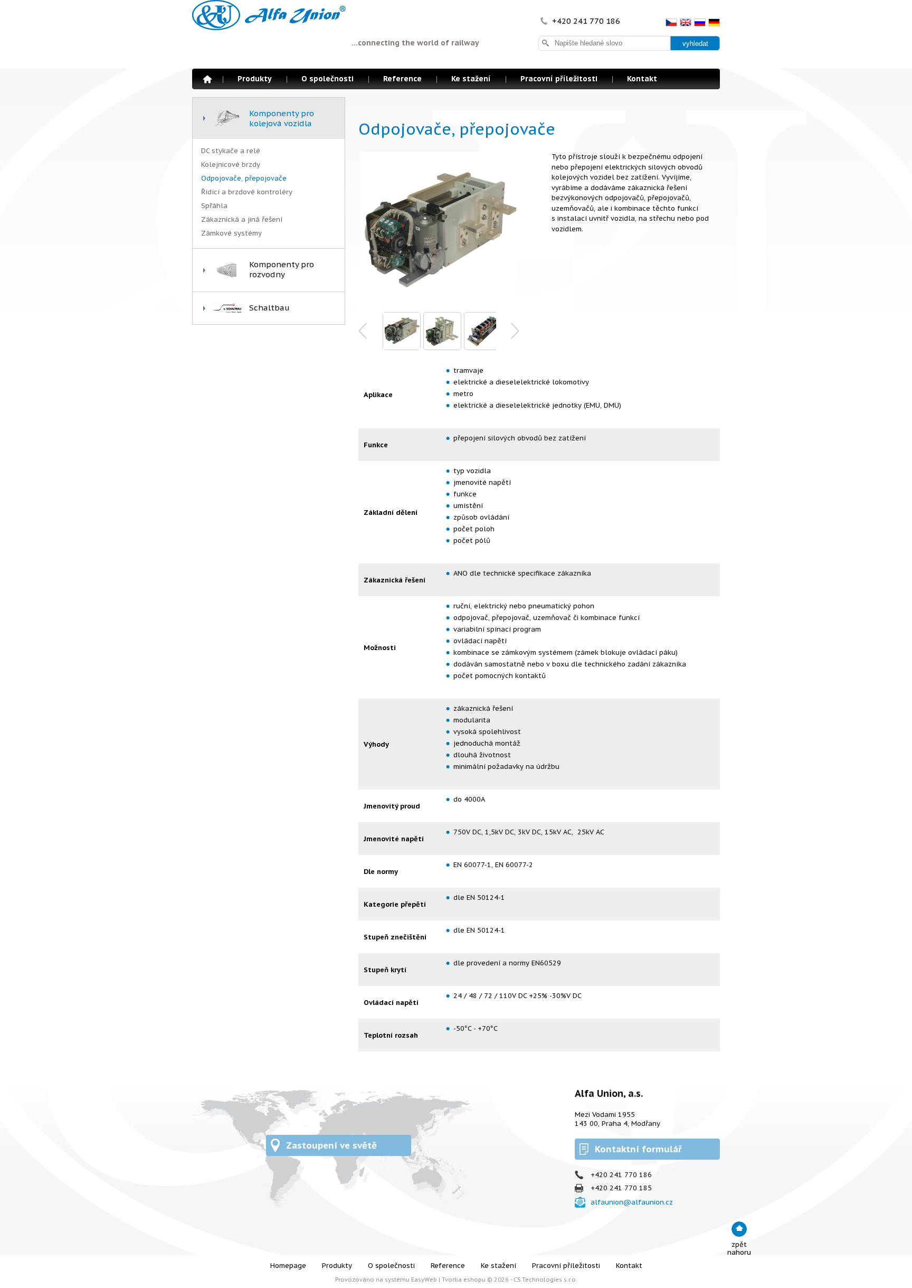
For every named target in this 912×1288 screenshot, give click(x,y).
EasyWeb (424, 1279)
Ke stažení (471, 78)
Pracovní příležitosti (558, 78)
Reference (402, 78)
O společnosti (327, 78)
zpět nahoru (739, 1248)
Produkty (255, 78)
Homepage (207, 79)
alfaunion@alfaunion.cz (632, 1202)
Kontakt (642, 78)
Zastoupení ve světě (331, 1145)
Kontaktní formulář (638, 1149)
